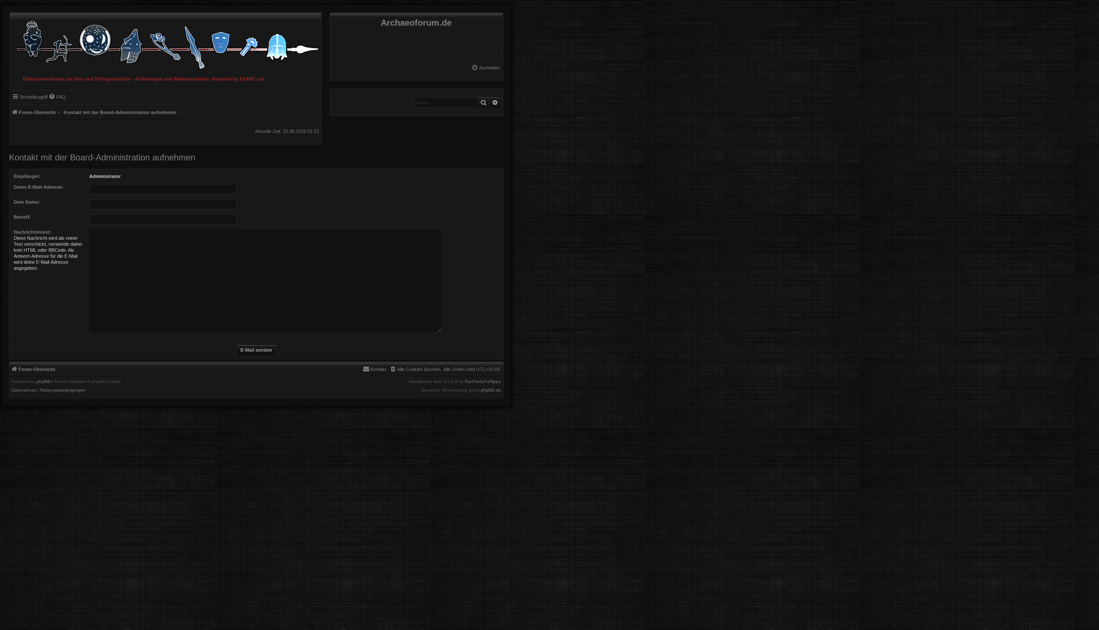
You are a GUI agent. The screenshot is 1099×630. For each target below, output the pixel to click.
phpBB (43, 382)
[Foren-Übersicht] (165, 42)
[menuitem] (485, 68)
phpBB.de (491, 390)
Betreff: (22, 217)
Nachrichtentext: (33, 232)
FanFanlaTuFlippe (483, 382)
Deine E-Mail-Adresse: (39, 187)
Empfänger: (27, 176)
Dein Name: (27, 202)
